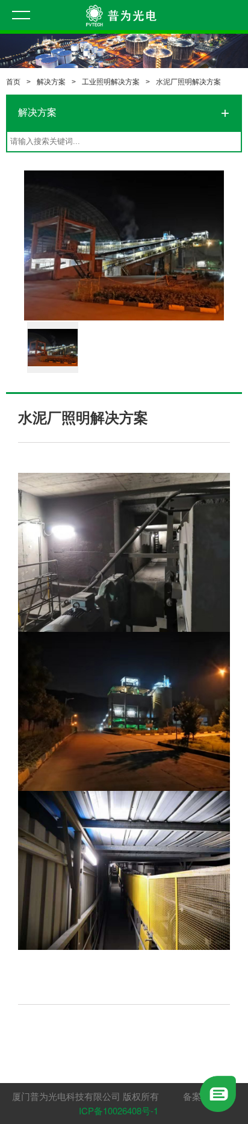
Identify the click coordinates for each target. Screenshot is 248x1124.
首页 (13, 82)
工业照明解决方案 (111, 82)
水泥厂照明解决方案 (188, 82)
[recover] (218, 1092)
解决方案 (51, 82)
